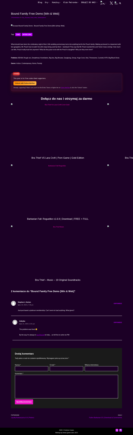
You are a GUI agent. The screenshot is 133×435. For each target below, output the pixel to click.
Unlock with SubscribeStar (25, 83)
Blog (40, 2)
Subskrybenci (42, 17)
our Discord (41, 335)
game (18, 34)
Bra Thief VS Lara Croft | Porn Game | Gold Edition (57, 157)
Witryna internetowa (91, 365)
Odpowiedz (118, 303)
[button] (60, 2)
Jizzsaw (27, 17)
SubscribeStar (65, 87)
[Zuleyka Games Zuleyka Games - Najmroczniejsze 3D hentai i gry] (19, 3)
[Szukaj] (120, 3)
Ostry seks (33, 17)
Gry (23, 17)
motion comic (27, 34)
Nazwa (18, 365)
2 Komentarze (15, 17)
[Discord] (116, 3)
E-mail (52, 365)
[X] (111, 3)
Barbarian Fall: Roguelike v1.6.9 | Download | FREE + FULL (58, 219)
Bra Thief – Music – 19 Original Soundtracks (57, 280)
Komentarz (19, 373)
